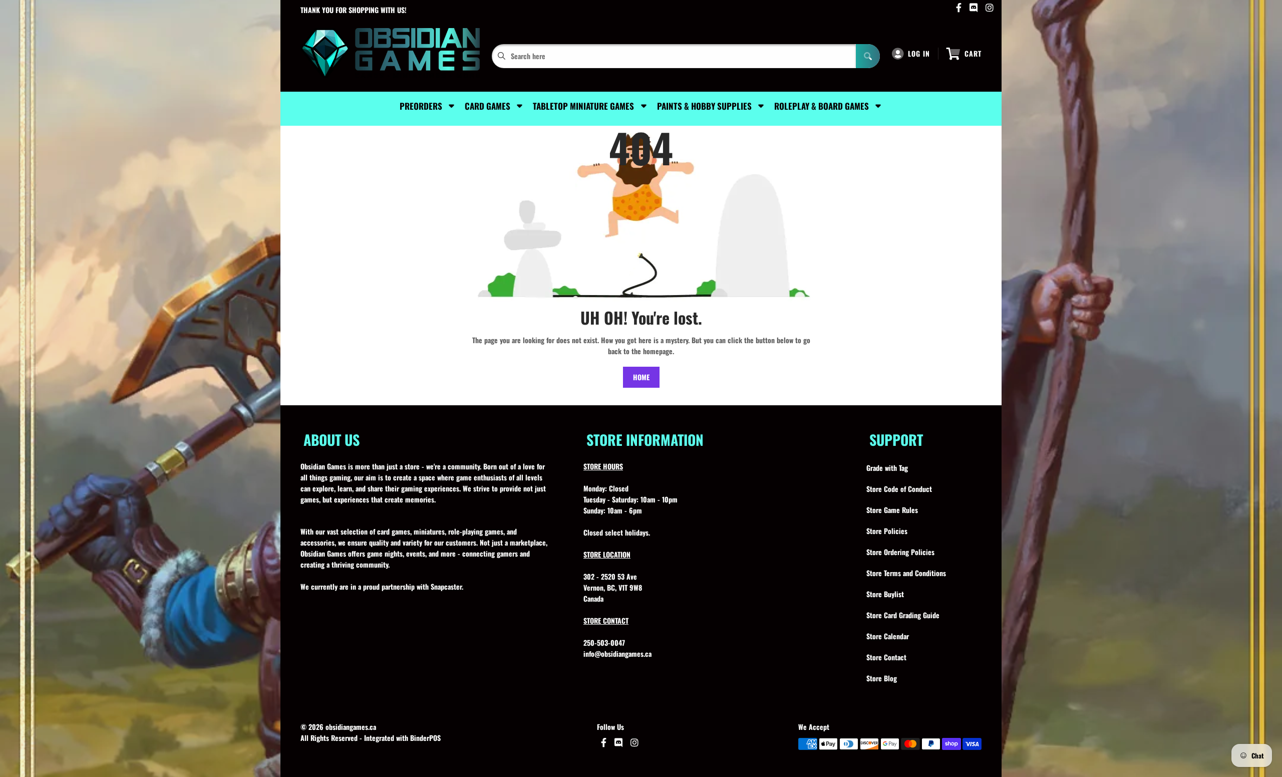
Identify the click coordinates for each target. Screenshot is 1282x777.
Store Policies (886, 531)
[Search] (868, 56)
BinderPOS (425, 737)
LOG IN (919, 53)
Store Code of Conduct (899, 488)
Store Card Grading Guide (902, 615)
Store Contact (886, 657)
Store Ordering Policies (900, 552)
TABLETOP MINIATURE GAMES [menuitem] (583, 106)
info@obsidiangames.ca (617, 653)
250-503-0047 (604, 642)
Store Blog (881, 678)
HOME (641, 377)
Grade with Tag (887, 467)
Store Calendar (887, 636)
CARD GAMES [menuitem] (487, 106)
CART (973, 53)
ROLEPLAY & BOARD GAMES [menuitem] (821, 106)
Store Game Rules (892, 509)
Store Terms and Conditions (906, 573)
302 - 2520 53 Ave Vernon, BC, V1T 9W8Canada (612, 587)
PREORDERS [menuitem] (421, 106)
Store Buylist (885, 594)
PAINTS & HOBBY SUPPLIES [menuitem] (704, 106)
